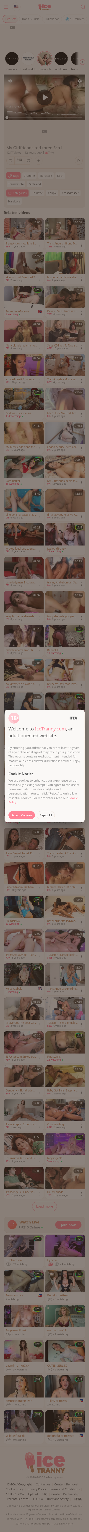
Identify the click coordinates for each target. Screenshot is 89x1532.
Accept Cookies (21, 815)
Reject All (46, 815)
